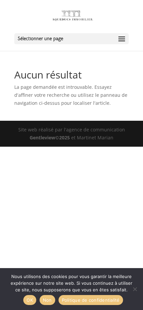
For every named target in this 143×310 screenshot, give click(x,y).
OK (30, 300)
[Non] (134, 289)
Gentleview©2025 (50, 137)
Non (47, 300)
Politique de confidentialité (91, 300)
